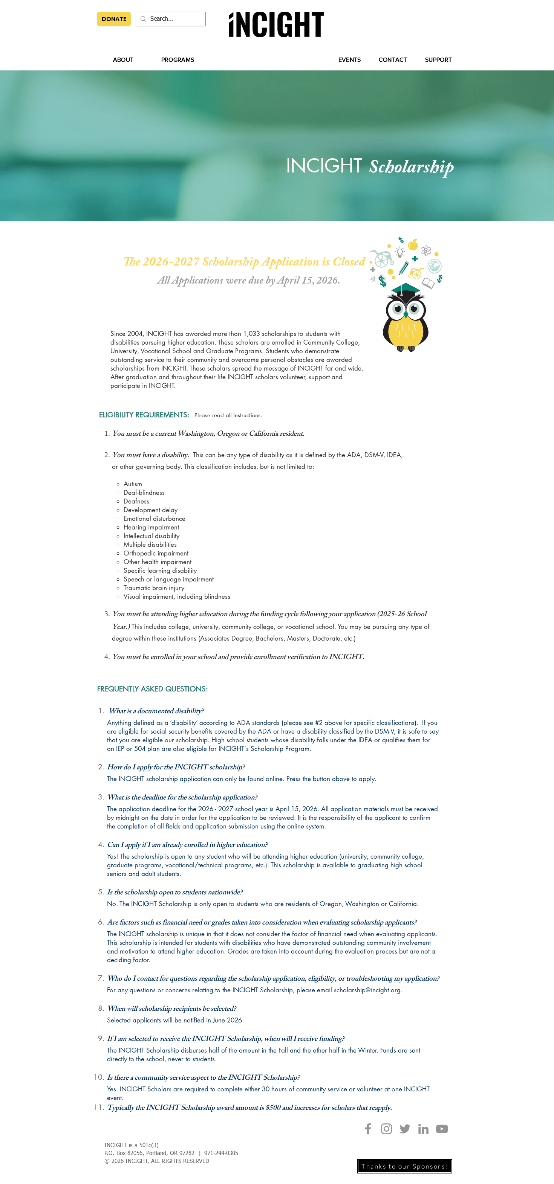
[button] (123, 59)
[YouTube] (442, 1128)
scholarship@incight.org (367, 990)
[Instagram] (386, 1128)
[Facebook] (368, 1128)
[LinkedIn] (423, 1128)
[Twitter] (405, 1128)
